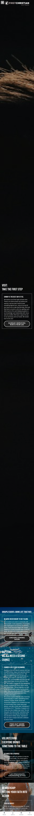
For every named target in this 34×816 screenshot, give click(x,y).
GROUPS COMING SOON (17, 638)
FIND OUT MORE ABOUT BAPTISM (17, 725)
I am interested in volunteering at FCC (17, 775)
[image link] (17, 3)
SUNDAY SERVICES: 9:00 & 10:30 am (17, 324)
